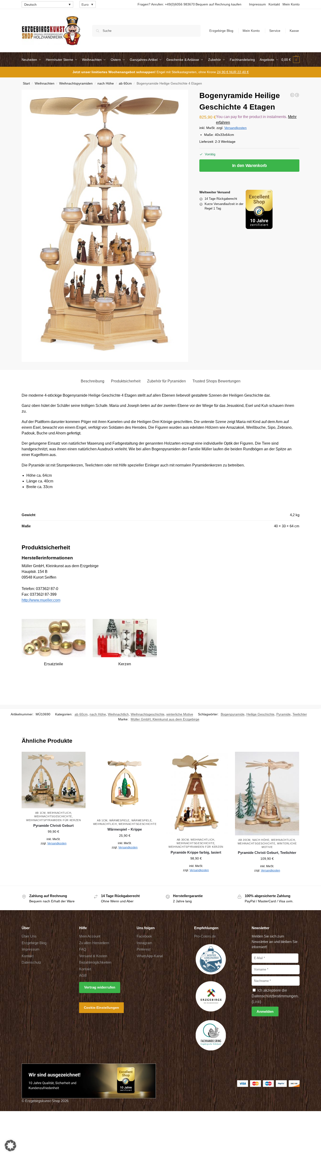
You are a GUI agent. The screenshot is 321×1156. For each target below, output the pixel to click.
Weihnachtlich (118, 714)
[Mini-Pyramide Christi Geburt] (292, 95)
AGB (83, 975)
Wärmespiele (119, 820)
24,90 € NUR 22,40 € (233, 72)
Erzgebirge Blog (221, 31)
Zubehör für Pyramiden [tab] (166, 381)
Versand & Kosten (93, 956)
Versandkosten (235, 128)
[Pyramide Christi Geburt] (54, 780)
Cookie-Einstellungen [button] (101, 1007)
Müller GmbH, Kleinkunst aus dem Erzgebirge (165, 719)
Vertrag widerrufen (99, 987)
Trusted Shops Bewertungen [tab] (216, 381)
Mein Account (89, 936)
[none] (47, 4)
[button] (290, 59)
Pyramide (283, 714)
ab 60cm (125, 83)
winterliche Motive (179, 714)
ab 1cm (40, 812)
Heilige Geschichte (260, 714)
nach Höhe (105, 83)
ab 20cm (244, 839)
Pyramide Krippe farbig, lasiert (196, 852)
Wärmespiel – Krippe (124, 829)
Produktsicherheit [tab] (125, 381)
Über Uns (29, 936)
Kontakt (274, 4)
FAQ (82, 949)
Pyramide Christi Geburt (53, 825)
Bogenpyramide (232, 714)
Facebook (144, 936)
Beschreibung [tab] (92, 381)
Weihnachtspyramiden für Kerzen (53, 820)
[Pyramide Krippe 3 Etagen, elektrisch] (297, 95)
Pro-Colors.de (205, 936)
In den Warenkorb (249, 165)
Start (26, 83)
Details (53, 854)
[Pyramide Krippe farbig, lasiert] (196, 793)
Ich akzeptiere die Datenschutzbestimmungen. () (275, 996)
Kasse (294, 31)
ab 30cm (183, 839)
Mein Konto (291, 4)
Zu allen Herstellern (94, 943)
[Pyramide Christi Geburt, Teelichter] (267, 793)
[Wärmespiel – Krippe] (125, 784)
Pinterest (143, 949)
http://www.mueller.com (41, 600)
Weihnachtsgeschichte (147, 714)
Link (256, 1001)
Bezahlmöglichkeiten (95, 962)
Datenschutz (31, 962)
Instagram (144, 943)
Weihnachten (44, 83)
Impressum (257, 4)
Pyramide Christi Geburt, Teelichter (267, 853)
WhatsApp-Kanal (150, 956)
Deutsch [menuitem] (30, 4)
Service (274, 31)
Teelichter (299, 714)
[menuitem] (47, 4)
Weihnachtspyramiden (76, 83)
